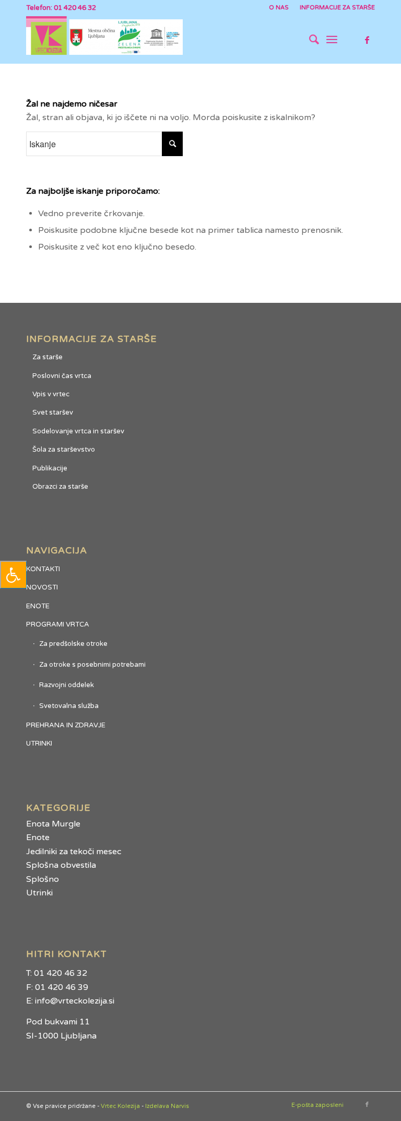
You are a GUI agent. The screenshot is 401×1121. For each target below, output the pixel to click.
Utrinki (39, 893)
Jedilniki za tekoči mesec (73, 851)
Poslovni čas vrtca (61, 376)
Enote (38, 837)
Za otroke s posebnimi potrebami (92, 664)
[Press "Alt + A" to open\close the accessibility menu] (13, 574)
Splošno (42, 879)
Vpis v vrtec (50, 394)
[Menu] (331, 40)
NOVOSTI (42, 587)
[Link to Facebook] (367, 40)
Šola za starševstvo (63, 449)
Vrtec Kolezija (120, 1106)
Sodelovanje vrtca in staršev (78, 431)
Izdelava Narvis (167, 1106)
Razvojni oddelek (66, 685)
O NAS (279, 7)
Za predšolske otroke (73, 644)
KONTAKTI (43, 569)
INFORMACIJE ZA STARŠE (337, 7)
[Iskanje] (309, 39)
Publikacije (49, 468)
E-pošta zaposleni (317, 1105)
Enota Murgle (53, 824)
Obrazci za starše (60, 486)
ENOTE (38, 606)
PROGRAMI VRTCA (57, 624)
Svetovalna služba (69, 706)
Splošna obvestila (61, 865)
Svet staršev (52, 412)
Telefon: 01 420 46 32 (61, 8)
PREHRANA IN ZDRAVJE (65, 725)
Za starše (47, 357)
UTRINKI (39, 743)
